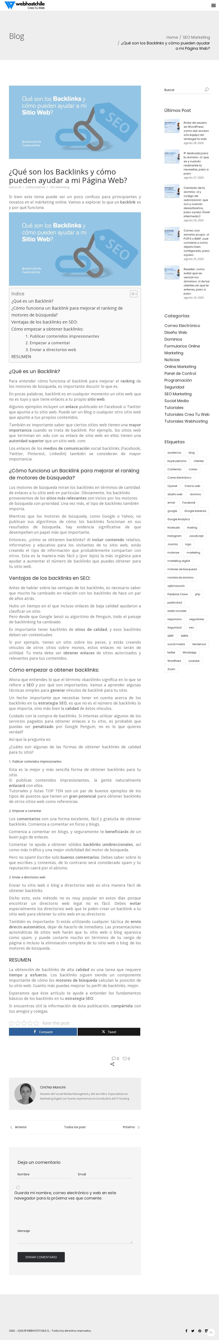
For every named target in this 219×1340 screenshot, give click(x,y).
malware (173, 552)
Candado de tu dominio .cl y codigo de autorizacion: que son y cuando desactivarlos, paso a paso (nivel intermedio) (197, 202)
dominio (195, 494)
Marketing (173, 353)
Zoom (171, 669)
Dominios (173, 339)
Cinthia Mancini (35, 187)
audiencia (174, 452)
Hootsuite (173, 527)
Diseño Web (175, 332)
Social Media (176, 400)
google (172, 511)
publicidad (174, 602)
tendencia (199, 644)
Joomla (172, 544)
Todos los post (75, 1127)
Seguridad (174, 387)
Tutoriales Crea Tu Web (187, 414)
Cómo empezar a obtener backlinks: (47, 329)
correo (193, 469)
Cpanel (172, 486)
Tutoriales (173, 407)
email (171, 502)
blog (192, 452)
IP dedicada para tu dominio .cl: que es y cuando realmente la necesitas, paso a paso (196, 163)
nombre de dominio (180, 577)
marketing (193, 552)
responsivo (174, 619)
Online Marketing (180, 366)
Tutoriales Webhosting (186, 421)
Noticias (172, 359)
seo (191, 627)
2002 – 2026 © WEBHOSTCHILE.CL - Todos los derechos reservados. (50, 1331)
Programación (178, 380)
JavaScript (196, 536)
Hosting (192, 527)
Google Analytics (178, 519)
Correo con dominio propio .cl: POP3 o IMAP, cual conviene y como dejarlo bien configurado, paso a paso (197, 242)
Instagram (174, 536)
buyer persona (176, 461)
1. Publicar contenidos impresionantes (62, 336)
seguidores (196, 619)
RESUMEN (21, 356)
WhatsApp (189, 652)
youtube (194, 661)
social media (176, 644)
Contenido (174, 469)
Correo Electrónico (182, 325)
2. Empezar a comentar (47, 343)
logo (188, 544)
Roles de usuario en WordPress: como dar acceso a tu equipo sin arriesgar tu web (196, 131)
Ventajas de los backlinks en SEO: (44, 322)
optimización (176, 586)
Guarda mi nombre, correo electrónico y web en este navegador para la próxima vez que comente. (65, 1195)
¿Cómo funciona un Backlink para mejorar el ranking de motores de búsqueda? (67, 311)
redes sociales (176, 611)
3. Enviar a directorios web (50, 349)
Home (172, 37)
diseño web (174, 494)
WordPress (174, 661)
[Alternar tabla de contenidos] (131, 293)
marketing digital (178, 561)
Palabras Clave (177, 594)
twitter (171, 652)
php (197, 594)
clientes (199, 461)
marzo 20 (15, 187)
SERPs (184, 636)
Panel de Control (180, 373)
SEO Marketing (196, 37)
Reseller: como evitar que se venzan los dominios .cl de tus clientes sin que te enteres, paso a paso (197, 281)
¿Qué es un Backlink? (32, 301)
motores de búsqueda (182, 569)
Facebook (188, 502)
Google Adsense (195, 511)
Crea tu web (192, 486)
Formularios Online (182, 346)
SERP (170, 636)
